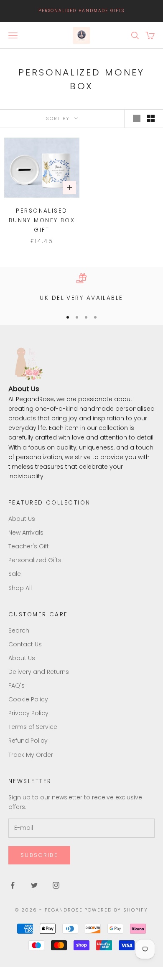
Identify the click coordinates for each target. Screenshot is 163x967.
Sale (14, 574)
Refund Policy (28, 740)
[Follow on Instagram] (56, 885)
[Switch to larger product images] (136, 118)
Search (18, 630)
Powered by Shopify (116, 910)
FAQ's (16, 685)
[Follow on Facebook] (12, 885)
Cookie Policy (28, 699)
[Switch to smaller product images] (151, 118)
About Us (21, 519)
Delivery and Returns (38, 672)
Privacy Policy (28, 713)
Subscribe (39, 855)
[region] (81, 288)
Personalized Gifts (34, 560)
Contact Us (25, 644)
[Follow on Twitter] (34, 885)
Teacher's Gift (28, 546)
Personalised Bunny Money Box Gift (42, 220)
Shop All (20, 588)
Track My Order (30, 755)
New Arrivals (25, 532)
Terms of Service (32, 727)
